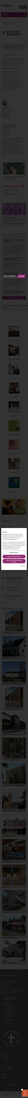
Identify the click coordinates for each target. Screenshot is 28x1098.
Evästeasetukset (14, 552)
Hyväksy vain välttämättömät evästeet (14, 561)
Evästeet (23, 566)
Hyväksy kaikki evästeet (14, 556)
